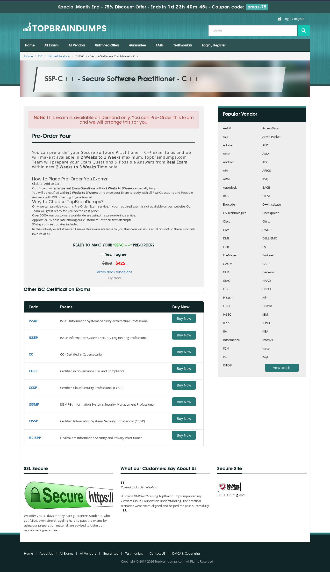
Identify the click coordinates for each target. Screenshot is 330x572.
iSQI (265, 357)
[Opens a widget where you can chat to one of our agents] (312, 563)
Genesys (268, 272)
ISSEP (33, 337)
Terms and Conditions (113, 272)
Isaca (266, 348)
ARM (226, 179)
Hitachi (228, 298)
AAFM (227, 128)
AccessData (270, 128)
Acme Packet (271, 137)
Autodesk (230, 188)
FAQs (160, 45)
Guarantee (137, 45)
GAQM (227, 264)
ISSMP (34, 404)
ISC (40, 56)
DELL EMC (269, 238)
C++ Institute (271, 205)
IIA (225, 332)
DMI (226, 238)
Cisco (226, 221)
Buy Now (184, 318)
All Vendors (77, 45)
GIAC (226, 281)
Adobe (227, 145)
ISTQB (227, 365)
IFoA (226, 323)
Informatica (231, 340)
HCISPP (35, 437)
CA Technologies (234, 213)
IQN (226, 348)
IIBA (265, 332)
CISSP (33, 421)
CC (31, 354)
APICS (266, 171)
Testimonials (182, 45)
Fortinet (268, 255)
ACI (225, 137)
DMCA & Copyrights (186, 553)
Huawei (267, 306)
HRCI (226, 306)
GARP (266, 264)
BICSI (266, 196)
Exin (226, 247)
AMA (265, 154)
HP (264, 298)
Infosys (267, 340)
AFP (265, 145)
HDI (226, 289)
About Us (46, 553)
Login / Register (294, 18)
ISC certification (59, 56)
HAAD (266, 281)
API (225, 171)
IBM (265, 315)
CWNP (267, 230)
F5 (264, 247)
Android (229, 162)
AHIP (226, 154)
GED (226, 272)
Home (30, 45)
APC (265, 162)
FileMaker (230, 255)
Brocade (229, 205)
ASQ (265, 179)
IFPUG (266, 323)
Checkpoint (270, 213)
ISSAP (33, 321)
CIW (226, 230)
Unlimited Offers (107, 45)
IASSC (227, 315)
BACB (266, 188)
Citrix (266, 221)
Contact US (157, 553)
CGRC (33, 371)
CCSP (33, 387)
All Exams (51, 45)
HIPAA (266, 289)
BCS (226, 196)
